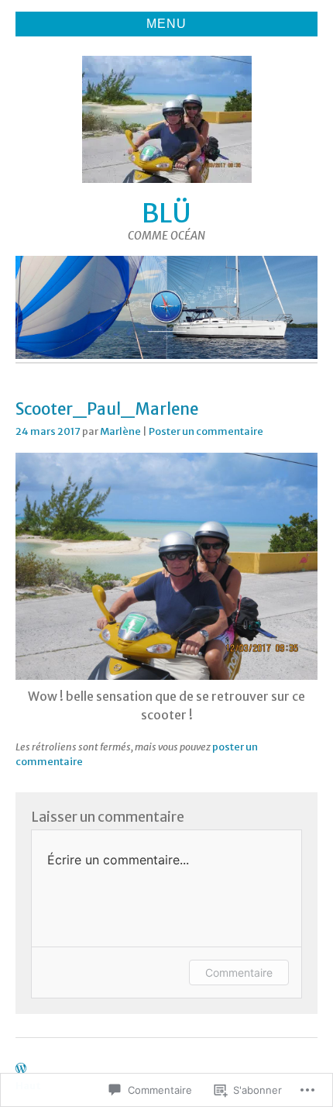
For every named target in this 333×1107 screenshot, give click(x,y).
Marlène (120, 431)
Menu (166, 23)
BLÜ (166, 213)
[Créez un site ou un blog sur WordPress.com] (20, 1069)
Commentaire (239, 972)
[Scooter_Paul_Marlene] (166, 675)
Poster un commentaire (206, 431)
